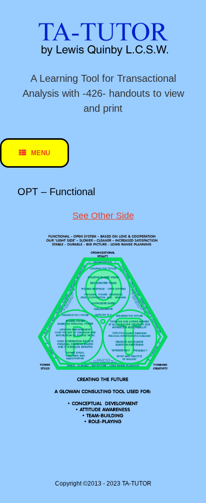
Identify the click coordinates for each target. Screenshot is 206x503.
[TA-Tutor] (103, 39)
